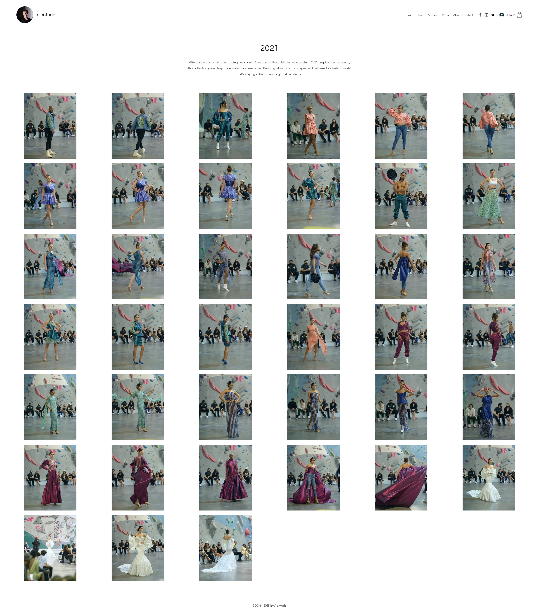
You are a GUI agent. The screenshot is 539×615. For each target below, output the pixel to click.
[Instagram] (486, 15)
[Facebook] (480, 15)
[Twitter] (493, 15)
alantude (46, 14)
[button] (519, 15)
